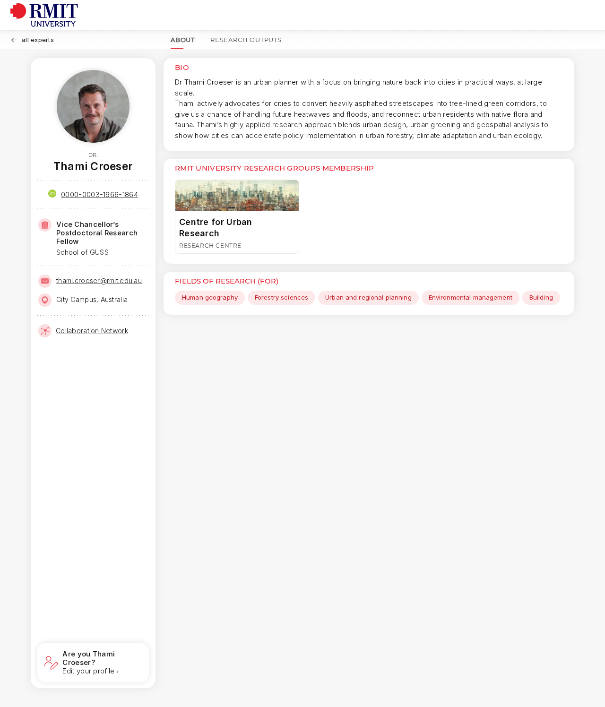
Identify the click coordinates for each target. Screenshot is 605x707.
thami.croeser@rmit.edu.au (99, 280)
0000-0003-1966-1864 (99, 194)
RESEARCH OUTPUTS (246, 39)
